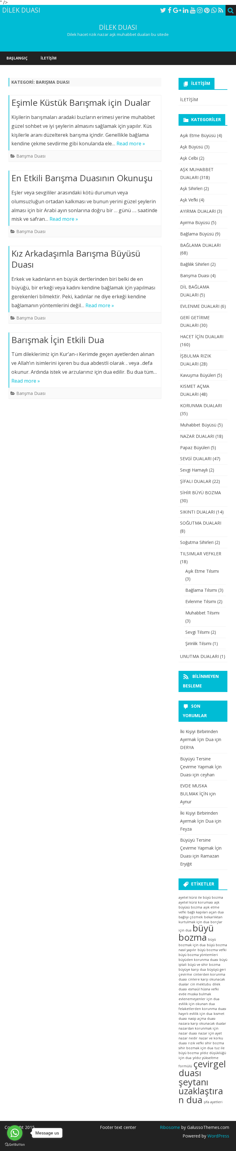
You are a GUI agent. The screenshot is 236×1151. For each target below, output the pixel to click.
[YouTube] (192, 10)
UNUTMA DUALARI (199, 656)
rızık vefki (196, 1043)
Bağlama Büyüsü (197, 234)
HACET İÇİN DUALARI (201, 336)
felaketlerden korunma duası (202, 1009)
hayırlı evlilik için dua (195, 1013)
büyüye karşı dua (192, 969)
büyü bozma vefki (212, 950)
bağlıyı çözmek (191, 917)
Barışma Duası (30, 156)
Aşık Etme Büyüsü (198, 135)
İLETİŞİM (49, 58)
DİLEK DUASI (118, 27)
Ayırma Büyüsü (195, 222)
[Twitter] (163, 10)
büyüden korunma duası (198, 960)
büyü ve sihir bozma (204, 964)
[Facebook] (169, 10)
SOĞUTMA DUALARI (200, 523)
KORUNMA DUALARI (201, 405)
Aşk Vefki (189, 200)
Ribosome (170, 1127)
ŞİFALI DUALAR (195, 481)
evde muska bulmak (195, 994)
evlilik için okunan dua (197, 1004)
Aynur (185, 802)
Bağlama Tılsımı (201, 590)
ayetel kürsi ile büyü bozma (201, 897)
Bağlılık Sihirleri (194, 264)
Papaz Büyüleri (195, 447)
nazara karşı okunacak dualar (202, 1023)
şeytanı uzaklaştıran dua (201, 1091)
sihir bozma (214, 1043)
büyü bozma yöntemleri (198, 955)
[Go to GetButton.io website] (15, 1145)
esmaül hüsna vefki (203, 989)
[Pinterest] (207, 10)
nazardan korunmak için (198, 1028)
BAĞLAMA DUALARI (200, 245)
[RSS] (220, 10)
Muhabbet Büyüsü (198, 425)
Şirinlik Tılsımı (198, 643)
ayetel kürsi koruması (196, 902)
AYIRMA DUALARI (198, 211)
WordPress (217, 1136)
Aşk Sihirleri (191, 188)
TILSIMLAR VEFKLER (200, 553)
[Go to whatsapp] (14, 1133)
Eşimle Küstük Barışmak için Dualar (81, 102)
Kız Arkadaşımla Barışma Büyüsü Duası (75, 258)
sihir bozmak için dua (196, 1048)
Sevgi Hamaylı (194, 470)
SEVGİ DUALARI (195, 458)
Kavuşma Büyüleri (198, 375)
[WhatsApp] (214, 10)
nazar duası (188, 1033)
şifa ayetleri (213, 1102)
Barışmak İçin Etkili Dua (57, 340)
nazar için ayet (210, 1033)
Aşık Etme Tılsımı (202, 571)
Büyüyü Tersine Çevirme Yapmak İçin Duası (201, 767)
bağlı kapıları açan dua (205, 912)
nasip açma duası (201, 1018)
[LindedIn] (185, 10)
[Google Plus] (177, 10)
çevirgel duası (202, 1068)
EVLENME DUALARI (199, 306)
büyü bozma (196, 932)
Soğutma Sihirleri (197, 542)
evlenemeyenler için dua (199, 999)
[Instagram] (200, 10)
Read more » (130, 143)
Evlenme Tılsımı (200, 601)
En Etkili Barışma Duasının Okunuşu (82, 178)
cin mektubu (200, 984)
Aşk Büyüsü (191, 147)
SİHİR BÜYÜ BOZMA (200, 492)
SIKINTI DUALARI (197, 512)
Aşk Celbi (189, 158)
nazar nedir (188, 1038)
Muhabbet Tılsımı (202, 613)
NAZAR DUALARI (197, 436)
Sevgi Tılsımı (197, 632)
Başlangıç (17, 58)
